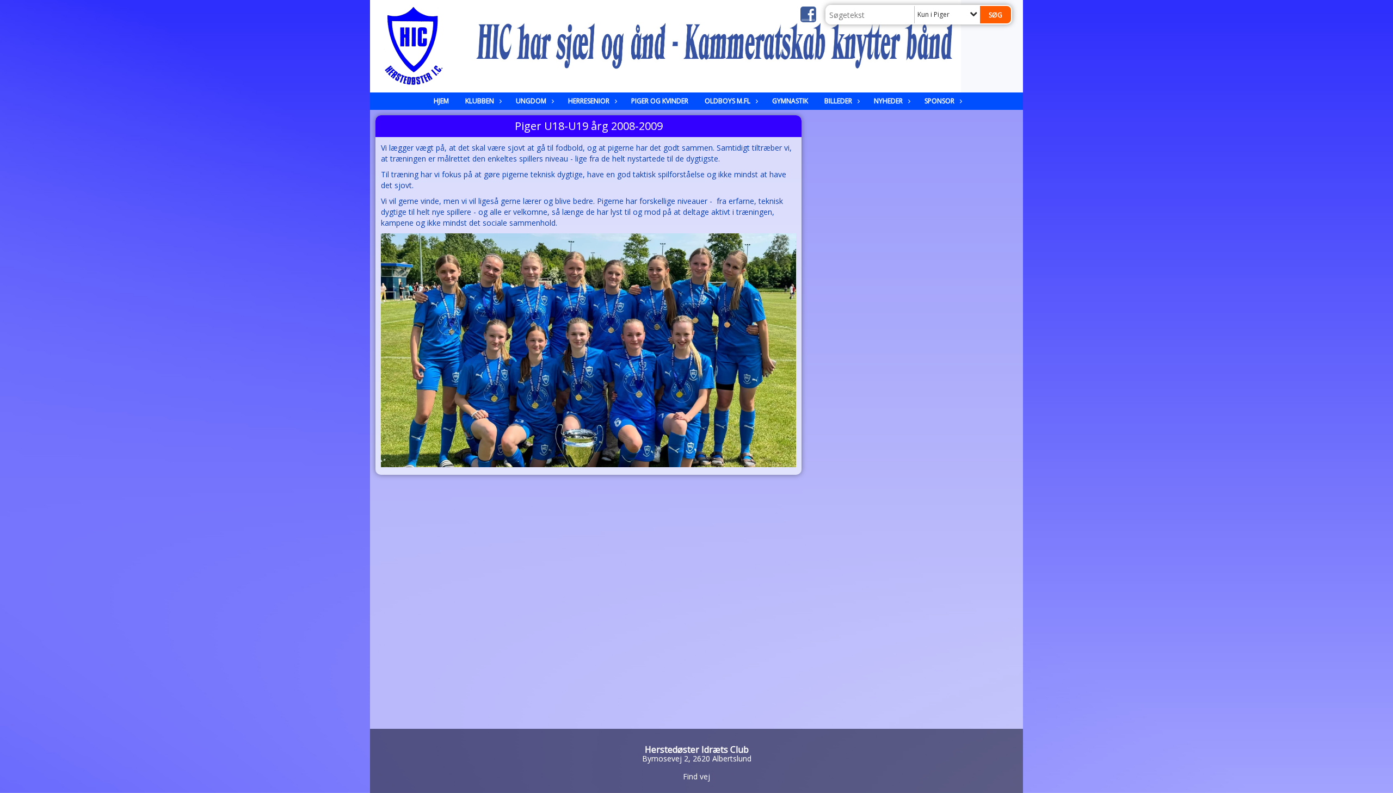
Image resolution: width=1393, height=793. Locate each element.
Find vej (696, 776)
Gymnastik (790, 101)
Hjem (441, 101)
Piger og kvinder (659, 101)
